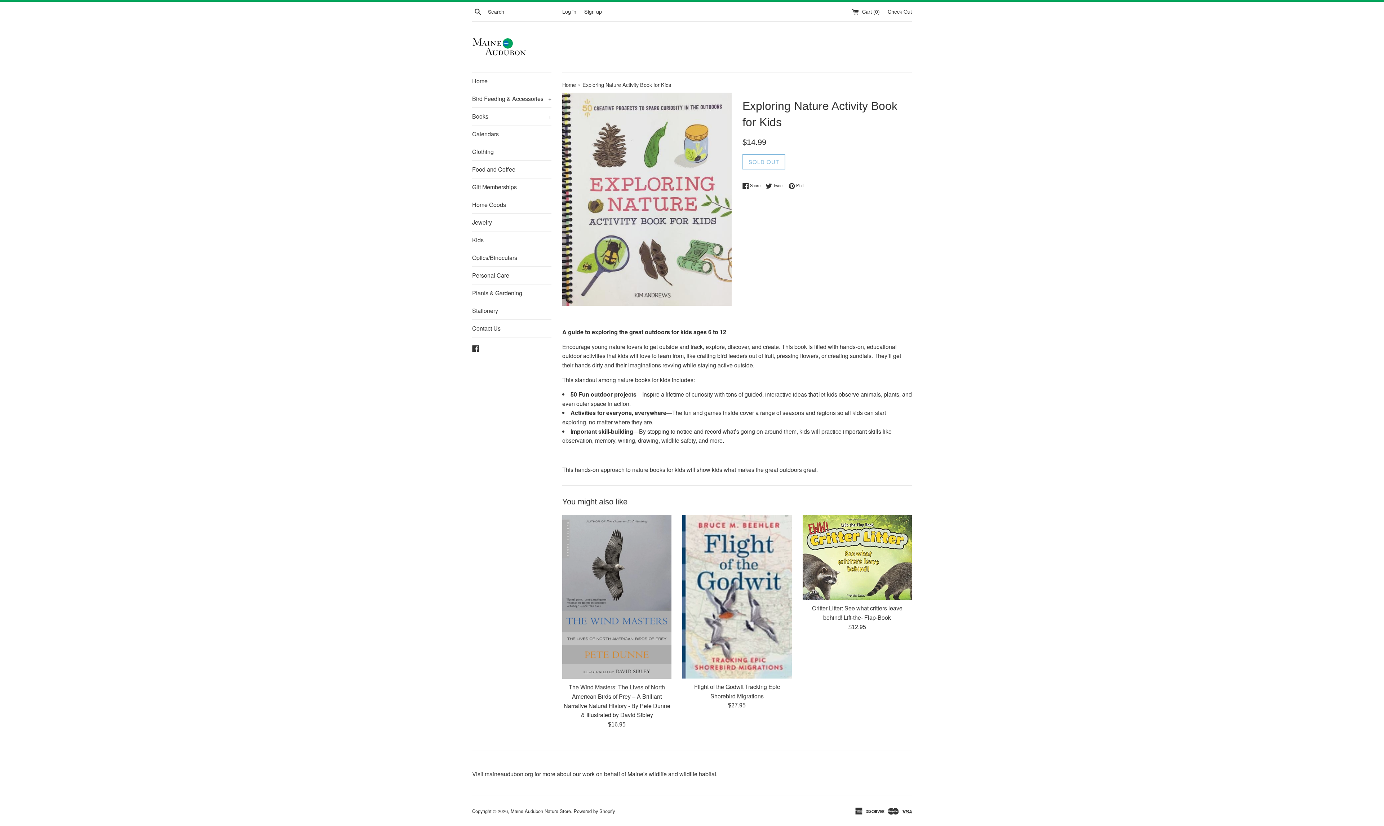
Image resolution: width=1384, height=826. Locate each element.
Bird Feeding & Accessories (511, 98)
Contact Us (486, 328)
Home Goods (489, 204)
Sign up (593, 11)
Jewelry (482, 222)
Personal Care (490, 275)
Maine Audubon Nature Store (541, 811)
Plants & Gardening (497, 293)
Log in (569, 11)
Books (511, 116)
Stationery (485, 310)
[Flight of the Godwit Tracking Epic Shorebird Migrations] (736, 597)
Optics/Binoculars (494, 257)
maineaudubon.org (509, 774)
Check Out (900, 11)
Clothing (483, 151)
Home (480, 81)
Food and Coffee (493, 169)
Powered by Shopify (594, 811)
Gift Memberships (494, 187)
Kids (478, 240)
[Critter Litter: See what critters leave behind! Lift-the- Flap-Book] (857, 557)
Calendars (485, 134)
